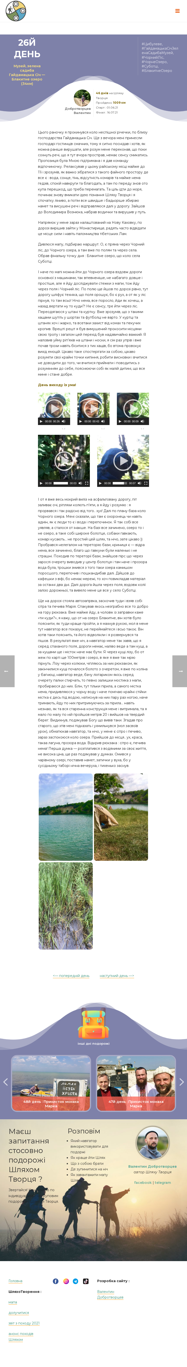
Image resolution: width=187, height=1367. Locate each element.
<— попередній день (71, 976)
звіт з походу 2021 (24, 1323)
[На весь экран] (63, 428)
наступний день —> (117, 976)
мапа (13, 1302)
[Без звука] (63, 421)
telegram (163, 1182)
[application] (54, 409)
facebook (143, 1182)
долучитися (19, 1313)
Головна (15, 1281)
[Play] (41, 421)
